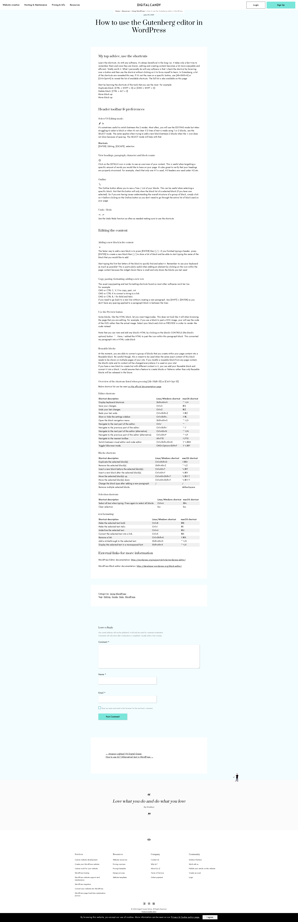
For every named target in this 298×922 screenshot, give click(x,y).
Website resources (120, 859)
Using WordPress (118, 593)
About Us (154, 868)
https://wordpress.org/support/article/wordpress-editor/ (158, 559)
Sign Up (281, 5)
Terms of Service (157, 873)
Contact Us (155, 859)
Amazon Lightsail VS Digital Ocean (124, 753)
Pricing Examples (119, 868)
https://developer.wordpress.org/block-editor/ (159, 566)
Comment (103, 642)
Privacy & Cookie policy (149, 912)
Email (101, 692)
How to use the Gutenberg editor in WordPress (149, 27)
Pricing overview (119, 864)
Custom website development (86, 859)
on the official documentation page (144, 386)
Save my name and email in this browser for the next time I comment (127, 708)
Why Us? (154, 864)
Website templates (120, 877)
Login (256, 5)
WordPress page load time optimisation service (90, 894)
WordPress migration (83, 884)
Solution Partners (195, 859)
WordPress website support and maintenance (87, 878)
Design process (119, 873)
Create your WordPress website (87, 864)
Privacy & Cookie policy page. (185, 917)
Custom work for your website (86, 868)
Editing (107, 597)
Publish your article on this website (202, 868)
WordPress (130, 597)
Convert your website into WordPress (89, 888)
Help (121, 597)
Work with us (193, 864)
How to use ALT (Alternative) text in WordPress (129, 757)
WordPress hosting (82, 873)
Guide (115, 597)
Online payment (157, 877)
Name (102, 674)
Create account (195, 873)
